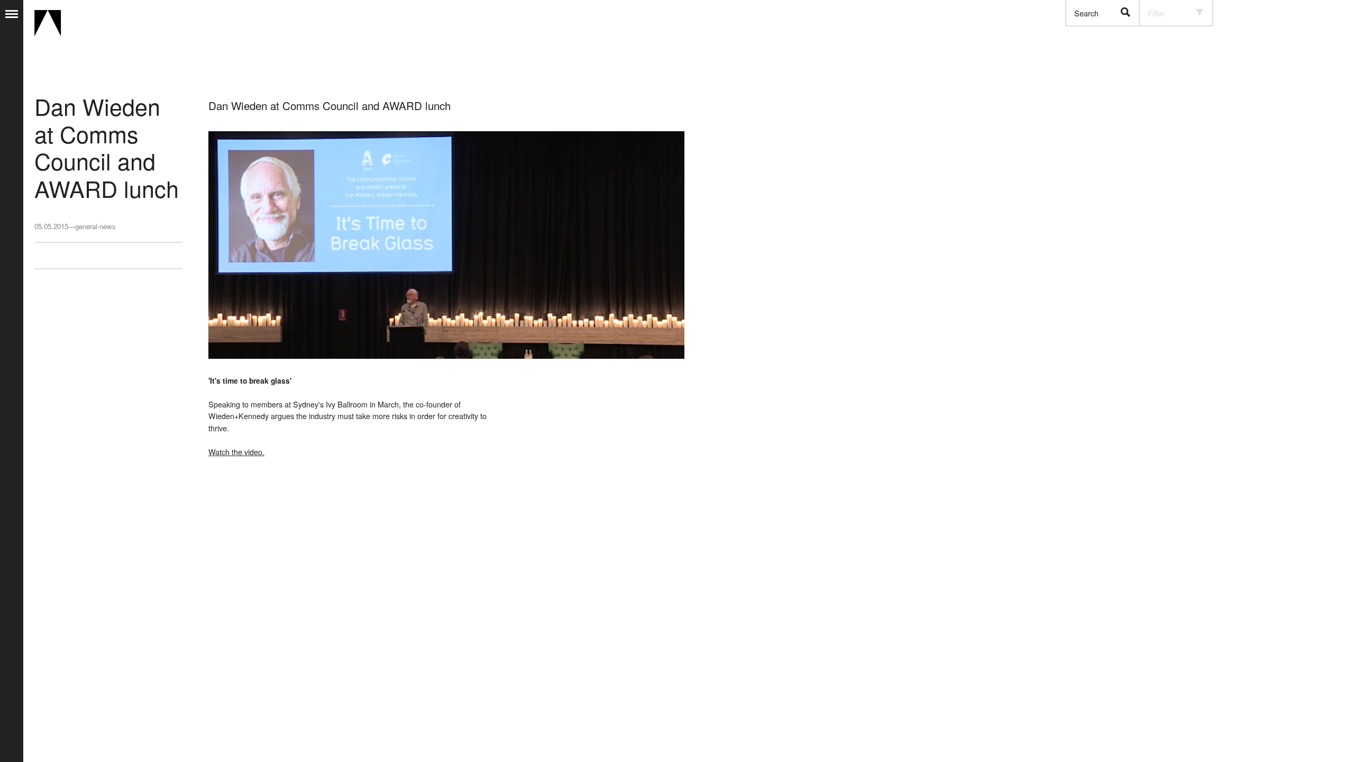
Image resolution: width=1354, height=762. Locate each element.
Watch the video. (236, 452)
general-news (95, 226)
